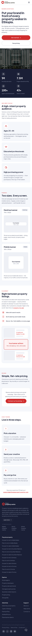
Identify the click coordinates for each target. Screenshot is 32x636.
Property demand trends (9, 586)
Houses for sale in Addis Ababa (10, 546)
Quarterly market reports (9, 592)
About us (26, 605)
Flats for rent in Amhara (8, 560)
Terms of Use (14, 627)
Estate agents (6, 580)
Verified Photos (6, 614)
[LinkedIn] (11, 631)
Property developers (8, 583)
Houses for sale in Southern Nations (12, 554)
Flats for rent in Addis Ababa (9, 543)
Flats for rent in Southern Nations (11, 552)
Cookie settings (23, 627)
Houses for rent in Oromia (9, 566)
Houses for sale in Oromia (9, 572)
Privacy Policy (5, 627)
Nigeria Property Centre (4, 528)
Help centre (27, 608)
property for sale (18, 308)
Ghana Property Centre (23, 528)
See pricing (16, 43)
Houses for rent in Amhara (9, 557)
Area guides (5, 597)
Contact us (27, 611)
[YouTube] (14, 631)
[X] (7, 631)
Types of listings (6, 608)
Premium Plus (6, 611)
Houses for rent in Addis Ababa (10, 540)
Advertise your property (8, 605)
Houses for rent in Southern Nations (12, 549)
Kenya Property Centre (14, 528)
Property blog (6, 595)
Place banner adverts (8, 617)
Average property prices (9, 589)
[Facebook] (3, 631)
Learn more (6, 520)
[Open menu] (29, 2)
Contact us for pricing (15, 401)
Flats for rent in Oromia (8, 569)
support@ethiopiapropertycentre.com (15, 492)
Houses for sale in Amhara (9, 563)
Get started (15, 37)
